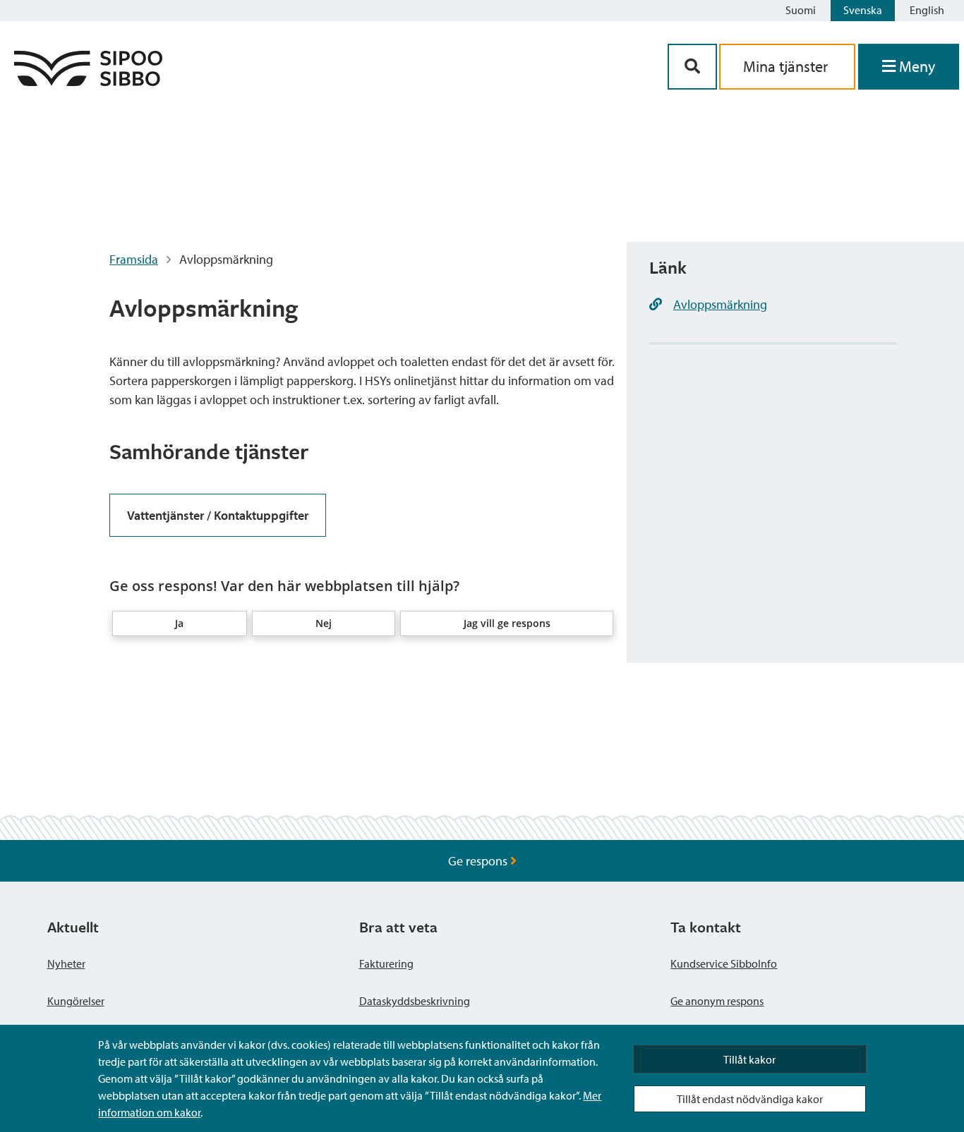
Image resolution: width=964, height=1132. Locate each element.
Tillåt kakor (749, 1059)
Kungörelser (75, 1001)
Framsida (133, 259)
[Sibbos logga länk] (88, 81)
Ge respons (479, 861)
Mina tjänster (787, 66)
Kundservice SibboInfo (723, 963)
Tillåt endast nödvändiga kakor (750, 1099)
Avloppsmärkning (720, 304)
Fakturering (386, 963)
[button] (180, 623)
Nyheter (66, 963)
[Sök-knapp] (692, 67)
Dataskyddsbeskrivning (414, 1001)
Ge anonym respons (717, 1001)
